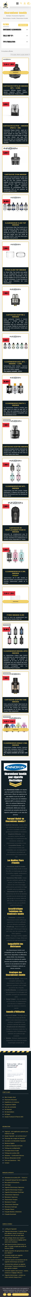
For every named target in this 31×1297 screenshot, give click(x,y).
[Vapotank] (5, 4)
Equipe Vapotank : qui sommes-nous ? (16, 1136)
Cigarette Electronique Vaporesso (14, 1187)
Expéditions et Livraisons (12, 1102)
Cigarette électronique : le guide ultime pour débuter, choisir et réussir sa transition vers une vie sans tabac (16, 1233)
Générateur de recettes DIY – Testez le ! (16, 1177)
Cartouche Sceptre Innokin (15, 447)
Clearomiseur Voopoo (11, 1199)
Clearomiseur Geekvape (11, 1204)
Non (9, 1294)
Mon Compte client (10, 1097)
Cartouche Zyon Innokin (15, 174)
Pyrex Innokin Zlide (15, 615)
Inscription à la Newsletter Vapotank (15, 1141)
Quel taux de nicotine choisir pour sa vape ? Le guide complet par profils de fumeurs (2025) (15, 1246)
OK (5, 1294)
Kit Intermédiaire (9, 1112)
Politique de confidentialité (12, 1148)
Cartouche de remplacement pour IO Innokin (15, 530)
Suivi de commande (10, 1107)
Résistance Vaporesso (11, 1197)
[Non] (29, 1292)
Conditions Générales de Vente (13, 1146)
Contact (7, 1163)
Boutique (8, 15)
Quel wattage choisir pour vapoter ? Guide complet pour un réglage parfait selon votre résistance (15, 1240)
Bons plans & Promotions (12, 1182)
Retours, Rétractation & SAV (13, 1158)
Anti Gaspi (8, 1185)
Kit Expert (7, 1114)
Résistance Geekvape (11, 1207)
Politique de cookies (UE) (12, 1153)
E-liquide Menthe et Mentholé (13, 1212)
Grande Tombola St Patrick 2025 (14, 1117)
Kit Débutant (8, 1109)
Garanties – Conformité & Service (14, 1155)
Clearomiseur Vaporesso (12, 1194)
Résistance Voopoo (10, 1202)
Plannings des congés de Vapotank (15, 1138)
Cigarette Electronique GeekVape (14, 1192)
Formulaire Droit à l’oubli (12, 1150)
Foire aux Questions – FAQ (12, 1160)
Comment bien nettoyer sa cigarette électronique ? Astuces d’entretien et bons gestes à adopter (15, 1266)
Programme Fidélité (10, 1104)
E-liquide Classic (9, 1209)
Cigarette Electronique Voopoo (14, 1190)
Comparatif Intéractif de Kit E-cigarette (16, 1180)
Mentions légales (10, 1143)
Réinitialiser (23, 25)
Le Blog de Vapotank (11, 1229)
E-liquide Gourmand (10, 1214)
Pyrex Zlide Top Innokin (15, 270)
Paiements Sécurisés (11, 1099)
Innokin (14, 18)
